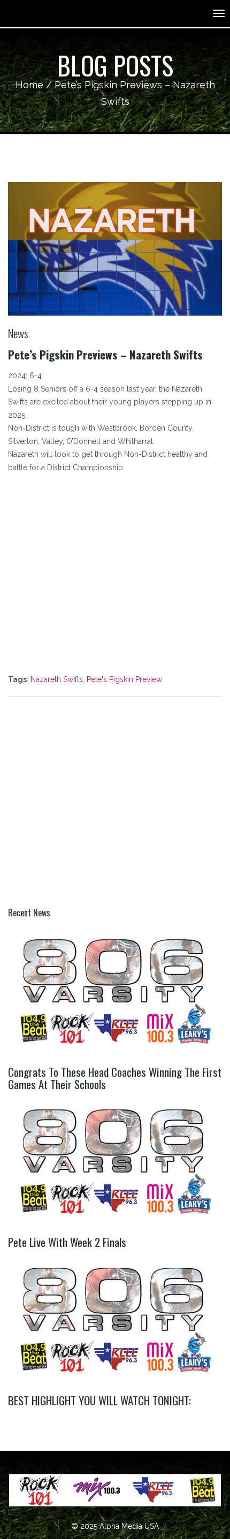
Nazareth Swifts (56, 679)
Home (29, 84)
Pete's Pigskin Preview (124, 679)
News (18, 333)
